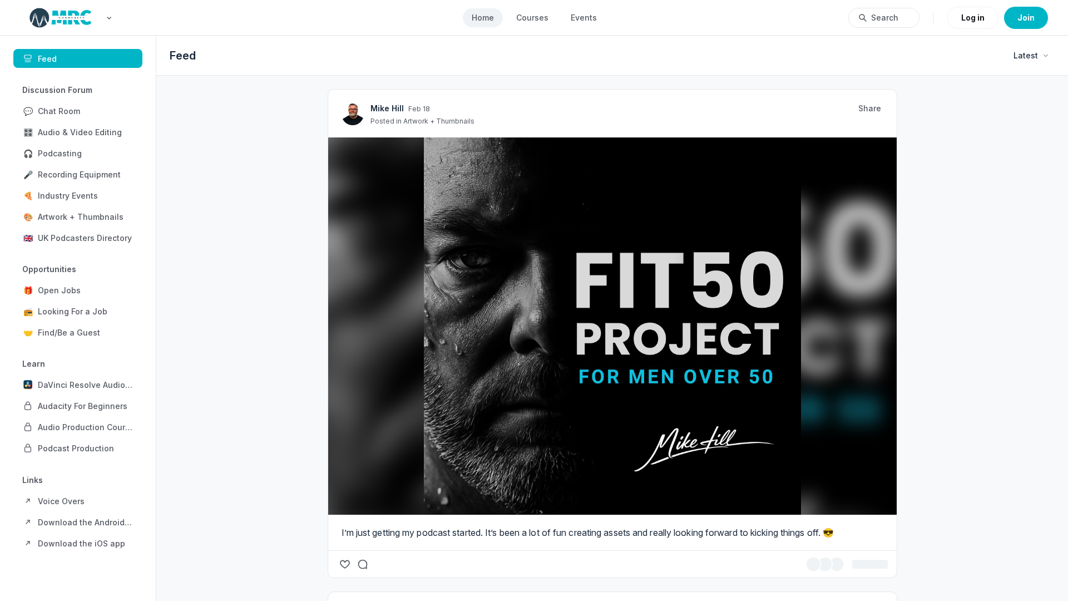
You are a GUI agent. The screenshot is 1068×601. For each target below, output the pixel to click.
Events (584, 17)
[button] (77, 110)
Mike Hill (485, 304)
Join (1026, 17)
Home (483, 17)
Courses (532, 17)
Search (884, 17)
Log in (973, 17)
